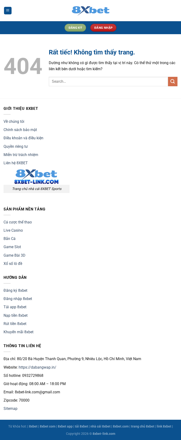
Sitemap (10, 408)
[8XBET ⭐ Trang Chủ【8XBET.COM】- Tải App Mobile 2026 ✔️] (90, 10)
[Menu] (8, 11)
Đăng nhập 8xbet (18, 298)
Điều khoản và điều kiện (23, 138)
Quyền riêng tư (16, 146)
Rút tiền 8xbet (15, 323)
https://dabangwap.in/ (37, 367)
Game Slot (12, 247)
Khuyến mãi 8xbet (18, 332)
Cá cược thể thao (18, 222)
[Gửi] (172, 81)
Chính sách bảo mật (20, 129)
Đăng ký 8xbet (15, 290)
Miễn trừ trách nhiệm (21, 154)
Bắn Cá (10, 238)
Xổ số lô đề (13, 263)
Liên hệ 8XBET (16, 163)
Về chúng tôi (14, 121)
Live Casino (13, 230)
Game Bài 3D (14, 255)
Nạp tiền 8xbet (16, 315)
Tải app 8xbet (15, 307)
